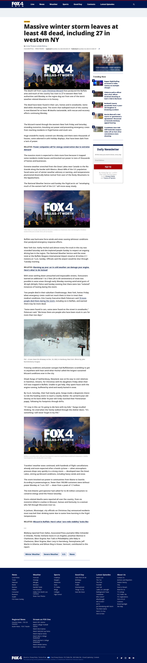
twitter (121, 658)
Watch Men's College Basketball (40, 637)
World (14, 585)
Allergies (35, 582)
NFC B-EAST (100, 602)
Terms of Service (109, 178)
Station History (122, 582)
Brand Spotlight (122, 604)
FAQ (118, 585)
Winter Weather (39, 49)
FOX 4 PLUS (121, 599)
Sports (57, 574)
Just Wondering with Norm (104, 606)
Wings (56, 590)
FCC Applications (122, 597)
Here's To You (100, 611)
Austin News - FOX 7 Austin (21, 626)
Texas (14, 580)
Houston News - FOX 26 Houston (20, 623)
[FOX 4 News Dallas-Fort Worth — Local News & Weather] (18, 4)
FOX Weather (37, 590)
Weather (37, 574)
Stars (55, 585)
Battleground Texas (102, 592)
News (72, 554)
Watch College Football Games (40, 625)
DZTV (98, 604)
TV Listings (120, 592)
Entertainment (79, 587)
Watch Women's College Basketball (41, 641)
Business (15, 594)
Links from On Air (80, 577)
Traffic (77, 585)
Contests (120, 602)
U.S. (64, 554)
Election (14, 587)
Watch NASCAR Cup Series (41, 631)
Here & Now (100, 614)
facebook (117, 658)
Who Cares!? (100, 597)
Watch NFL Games (39, 622)
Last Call (99, 587)
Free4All (98, 585)
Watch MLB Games (39, 629)
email (133, 658)
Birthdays (78, 580)
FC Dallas (57, 587)
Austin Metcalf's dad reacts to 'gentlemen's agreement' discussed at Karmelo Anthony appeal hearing (113, 118)
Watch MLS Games (39, 647)
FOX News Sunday (18, 599)
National (14, 582)
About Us (121, 574)
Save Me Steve (80, 592)
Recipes (77, 582)
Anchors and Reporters (124, 580)
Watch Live (99, 577)
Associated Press (29, 49)
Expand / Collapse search (134, 4)
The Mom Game (101, 609)
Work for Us (121, 590)
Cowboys (57, 577)
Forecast (36, 577)
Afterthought (100, 599)
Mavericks (57, 582)
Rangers (56, 580)
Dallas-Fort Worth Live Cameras (40, 593)
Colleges (57, 592)
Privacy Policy (110, 176)
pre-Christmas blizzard (53, 91)
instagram (125, 658)
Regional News (18, 619)
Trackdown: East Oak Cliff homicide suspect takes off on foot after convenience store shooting (113, 132)
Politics (14, 590)
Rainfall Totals (37, 587)
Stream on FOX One (42, 619)
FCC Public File (122, 594)
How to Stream (122, 587)
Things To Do (79, 590)
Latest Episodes (103, 574)
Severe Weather (51, 554)
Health (14, 597)
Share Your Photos (39, 596)
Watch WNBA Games (40, 644)
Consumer (15, 592)
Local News (16, 577)
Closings (35, 580)
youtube (129, 658)
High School (58, 594)
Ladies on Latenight (102, 590)
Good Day (79, 574)
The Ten (99, 580)
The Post (99, 582)
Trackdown (99, 594)
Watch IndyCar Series (40, 634)
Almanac (36, 585)
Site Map (120, 606)
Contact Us (120, 577)
